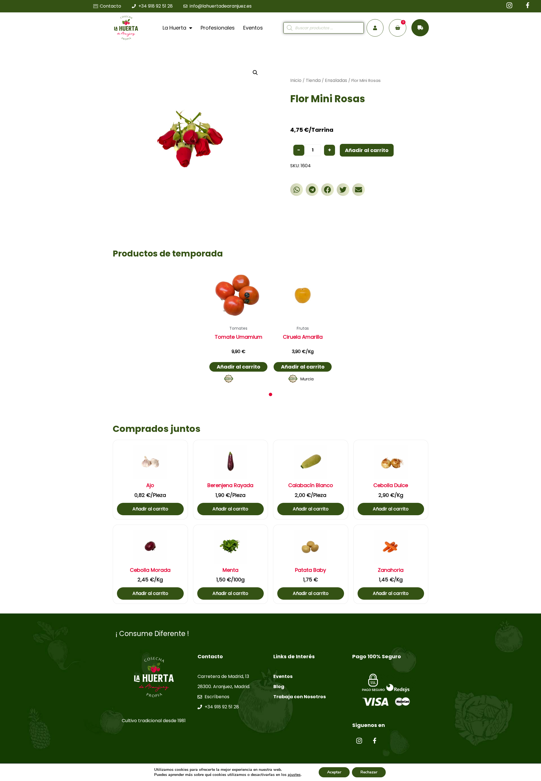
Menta (230, 570)
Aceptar (334, 772)
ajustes (294, 774)
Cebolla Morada (150, 570)
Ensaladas (336, 80)
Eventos (253, 27)
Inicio (295, 80)
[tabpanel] (238, 326)
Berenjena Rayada (230, 485)
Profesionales (218, 27)
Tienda (313, 80)
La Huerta (174, 27)
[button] (296, 189)
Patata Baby (310, 570)
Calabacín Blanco (310, 485)
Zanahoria (390, 570)
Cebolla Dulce (390, 485)
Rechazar (368, 772)
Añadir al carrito (367, 150)
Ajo (150, 485)
